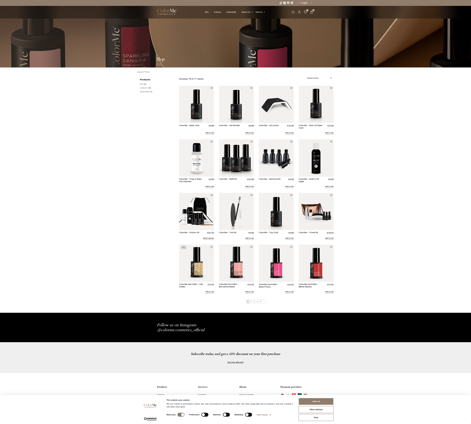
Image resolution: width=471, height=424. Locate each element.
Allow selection (316, 409)
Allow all (316, 401)
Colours (217, 12)
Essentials (231, 12)
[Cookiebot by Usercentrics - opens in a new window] (150, 419)
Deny (316, 417)
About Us (246, 12)
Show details (262, 415)
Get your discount (235, 362)
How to (259, 12)
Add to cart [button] (210, 133)
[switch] (204, 415)
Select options (208, 238)
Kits (207, 12)
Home (140, 72)
